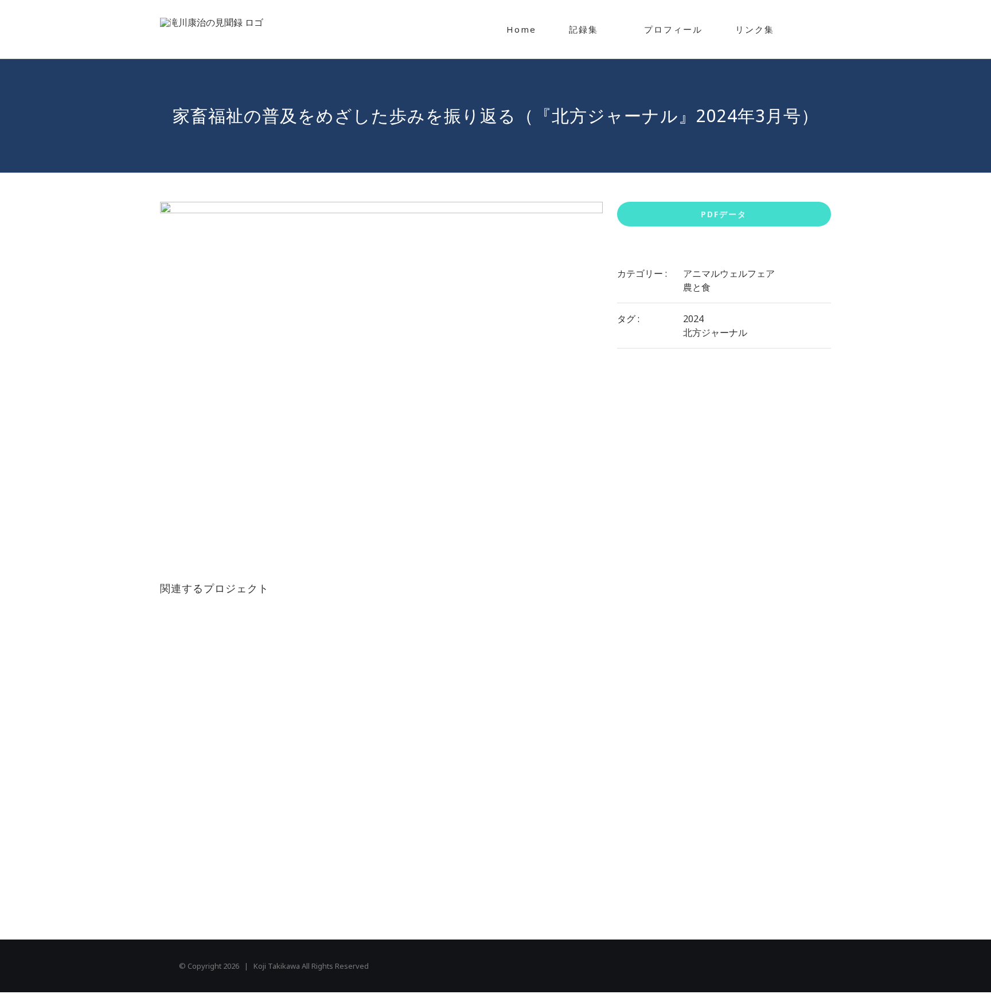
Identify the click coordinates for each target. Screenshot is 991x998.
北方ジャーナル (715, 332)
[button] (810, 29)
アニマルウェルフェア (729, 273)
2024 (693, 318)
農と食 (697, 287)
